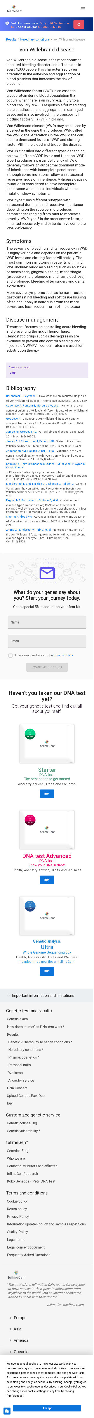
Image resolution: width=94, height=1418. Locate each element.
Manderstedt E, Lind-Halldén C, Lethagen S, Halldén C (40, 483)
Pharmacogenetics (23, 1069)
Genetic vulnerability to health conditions (39, 1054)
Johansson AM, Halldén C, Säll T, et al (30, 450)
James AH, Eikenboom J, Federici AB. (30, 441)
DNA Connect (17, 1100)
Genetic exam (17, 1031)
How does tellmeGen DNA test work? (35, 1039)
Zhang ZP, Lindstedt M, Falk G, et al (28, 529)
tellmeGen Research (22, 1186)
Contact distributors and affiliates (32, 1178)
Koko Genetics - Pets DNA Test (31, 1193)
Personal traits (19, 1077)
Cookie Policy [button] (72, 1386)
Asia (17, 1345)
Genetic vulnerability (23, 1143)
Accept (47, 1408)
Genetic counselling (22, 1135)
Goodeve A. (13, 418)
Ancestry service (21, 1092)
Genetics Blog (17, 1163)
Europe (20, 1334)
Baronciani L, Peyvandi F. (22, 396)
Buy (10, 1115)
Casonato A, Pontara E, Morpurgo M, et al (32, 405)
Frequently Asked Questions (28, 1267)
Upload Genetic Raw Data (26, 1108)
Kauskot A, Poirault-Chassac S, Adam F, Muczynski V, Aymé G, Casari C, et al (46, 465)
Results (11, 39)
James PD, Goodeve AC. (21, 431)
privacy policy (63, 655)
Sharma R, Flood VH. (19, 516)
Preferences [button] (15, 1395)
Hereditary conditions (35, 39)
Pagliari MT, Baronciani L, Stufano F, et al (32, 500)
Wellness (15, 1085)
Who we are (16, 1170)
